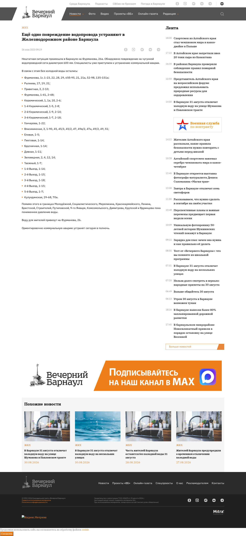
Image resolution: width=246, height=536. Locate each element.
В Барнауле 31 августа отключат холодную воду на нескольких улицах (196, 269)
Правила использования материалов (36, 500)
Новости (103, 483)
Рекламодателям (197, 483)
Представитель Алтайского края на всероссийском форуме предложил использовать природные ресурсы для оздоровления (196, 87)
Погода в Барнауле (153, 3)
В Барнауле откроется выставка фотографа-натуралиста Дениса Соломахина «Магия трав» (196, 177)
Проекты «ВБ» (121, 483)
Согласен (6, 533)
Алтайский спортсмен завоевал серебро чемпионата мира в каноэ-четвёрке (197, 162)
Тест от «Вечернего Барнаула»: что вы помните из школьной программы (197, 255)
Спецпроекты (164, 483)
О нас (179, 483)
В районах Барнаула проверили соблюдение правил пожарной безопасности (195, 68)
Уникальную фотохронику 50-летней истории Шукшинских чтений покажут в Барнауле (194, 229)
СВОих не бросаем (124, 3)
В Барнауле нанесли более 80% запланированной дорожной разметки (195, 314)
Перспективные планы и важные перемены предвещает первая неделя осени (196, 214)
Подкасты (101, 3)
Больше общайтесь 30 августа (194, 291)
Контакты (218, 483)
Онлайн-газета (143, 483)
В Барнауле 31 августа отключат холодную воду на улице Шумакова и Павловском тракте (197, 106)
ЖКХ (27, 445)
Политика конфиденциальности (35, 502)
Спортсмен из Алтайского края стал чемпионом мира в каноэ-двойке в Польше (195, 42)
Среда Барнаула (79, 3)
